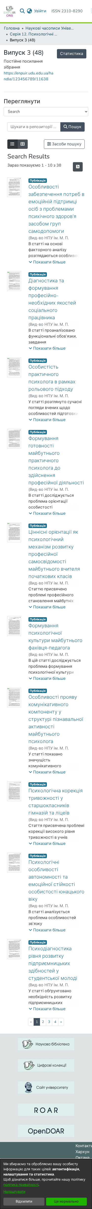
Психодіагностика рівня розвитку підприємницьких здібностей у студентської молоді (52, 963)
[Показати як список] (12, 144)
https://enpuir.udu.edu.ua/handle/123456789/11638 (28, 76)
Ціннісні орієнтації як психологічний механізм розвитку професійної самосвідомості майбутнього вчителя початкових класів (54, 554)
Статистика (71, 53)
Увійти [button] (40, 11)
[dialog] (46, 1184)
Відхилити (24, 1201)
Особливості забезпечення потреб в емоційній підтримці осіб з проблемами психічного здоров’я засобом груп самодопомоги (56, 209)
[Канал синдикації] (78, 166)
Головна (12, 28)
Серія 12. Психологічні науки (34, 34)
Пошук (74, 127)
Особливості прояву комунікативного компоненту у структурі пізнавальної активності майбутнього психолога (55, 719)
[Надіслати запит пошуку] (22, 11)
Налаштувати (14, 1191)
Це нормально (66, 1201)
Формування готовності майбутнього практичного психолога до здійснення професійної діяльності (56, 460)
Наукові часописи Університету (50, 28)
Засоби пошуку (66, 144)
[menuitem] (29, 11)
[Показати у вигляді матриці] (22, 144)
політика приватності (21, 1184)
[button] (47, 262)
